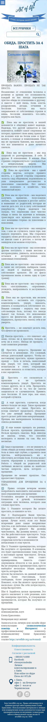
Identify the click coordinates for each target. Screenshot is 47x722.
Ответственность (23, 649)
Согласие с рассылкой (23, 653)
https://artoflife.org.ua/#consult (25, 639)
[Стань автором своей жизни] (23, 11)
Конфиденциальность (23, 645)
